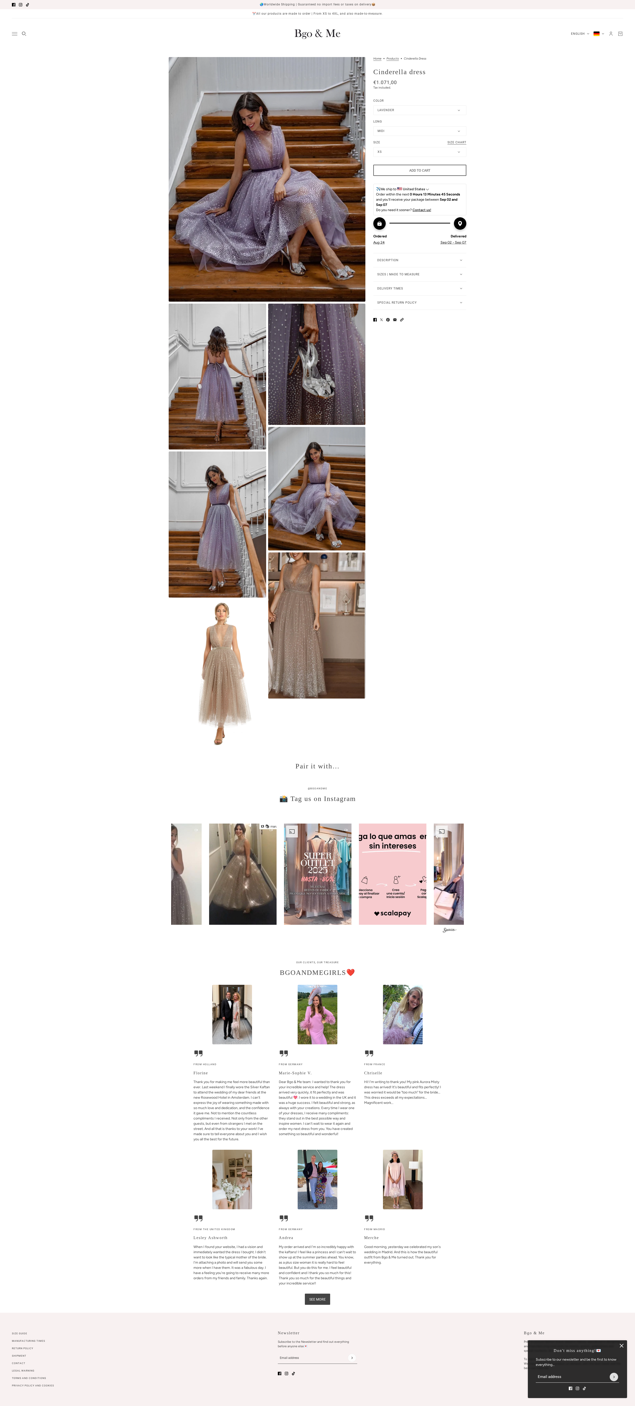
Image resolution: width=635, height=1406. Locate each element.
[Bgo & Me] (317, 33)
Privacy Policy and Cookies (33, 1385)
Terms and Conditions (29, 1378)
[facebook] (13, 4)
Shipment (19, 1355)
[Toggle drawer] (14, 33)
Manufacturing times (28, 1341)
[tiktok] (27, 4)
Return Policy (22, 1348)
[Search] (24, 33)
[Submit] (614, 1377)
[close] (621, 1345)
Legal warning (23, 1370)
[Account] (611, 33)
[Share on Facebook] (375, 319)
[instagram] (20, 4)
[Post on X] (381, 320)
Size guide (19, 1333)
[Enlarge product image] (267, 179)
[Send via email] (395, 319)
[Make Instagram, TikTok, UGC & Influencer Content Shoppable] (449, 931)
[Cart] (620, 33)
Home (377, 58)
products (392, 58)
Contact (18, 1363)
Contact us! (422, 210)
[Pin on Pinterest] (388, 319)
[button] (402, 319)
